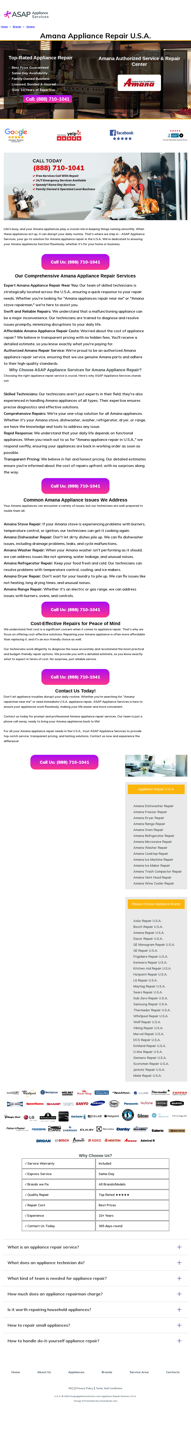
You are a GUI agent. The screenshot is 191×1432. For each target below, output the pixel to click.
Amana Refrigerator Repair (153, 836)
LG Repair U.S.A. (145, 980)
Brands (17, 26)
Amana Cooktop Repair (150, 853)
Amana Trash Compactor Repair (157, 871)
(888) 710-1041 (58, 168)
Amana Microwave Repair (152, 842)
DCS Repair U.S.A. (147, 1040)
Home (4, 26)
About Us (44, 1372)
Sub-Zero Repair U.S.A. (150, 998)
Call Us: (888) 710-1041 (75, 262)
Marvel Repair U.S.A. (148, 1034)
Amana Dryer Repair (148, 818)
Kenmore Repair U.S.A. (150, 962)
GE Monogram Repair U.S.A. (154, 944)
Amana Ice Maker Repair (151, 865)
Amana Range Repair (149, 824)
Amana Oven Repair (148, 830)
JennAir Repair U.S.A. (149, 1070)
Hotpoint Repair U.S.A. (150, 974)
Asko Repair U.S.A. (147, 921)
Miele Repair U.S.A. (147, 1075)
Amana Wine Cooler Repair (153, 883)
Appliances (76, 1372)
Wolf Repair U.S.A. (147, 1022)
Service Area (139, 1372)
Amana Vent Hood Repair (152, 877)
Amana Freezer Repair (150, 812)
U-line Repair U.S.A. (148, 1052)
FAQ (71, 1388)
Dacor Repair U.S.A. (148, 939)
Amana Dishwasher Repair (153, 806)
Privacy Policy (84, 1388)
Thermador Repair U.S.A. (152, 1010)
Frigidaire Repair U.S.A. (150, 956)
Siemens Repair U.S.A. (150, 1058)
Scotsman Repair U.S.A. (151, 1064)
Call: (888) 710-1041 (47, 99)
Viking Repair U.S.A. (148, 1028)
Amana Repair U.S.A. (149, 933)
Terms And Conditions (109, 1388)
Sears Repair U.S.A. (148, 992)
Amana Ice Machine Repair (153, 859)
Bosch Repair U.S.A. (148, 927)
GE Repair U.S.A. (145, 950)
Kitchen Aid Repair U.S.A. (152, 968)
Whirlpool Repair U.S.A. (150, 1016)
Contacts (173, 1372)
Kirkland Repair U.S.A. (149, 1046)
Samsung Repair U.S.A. (150, 1004)
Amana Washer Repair (150, 848)
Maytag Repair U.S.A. (149, 986)
